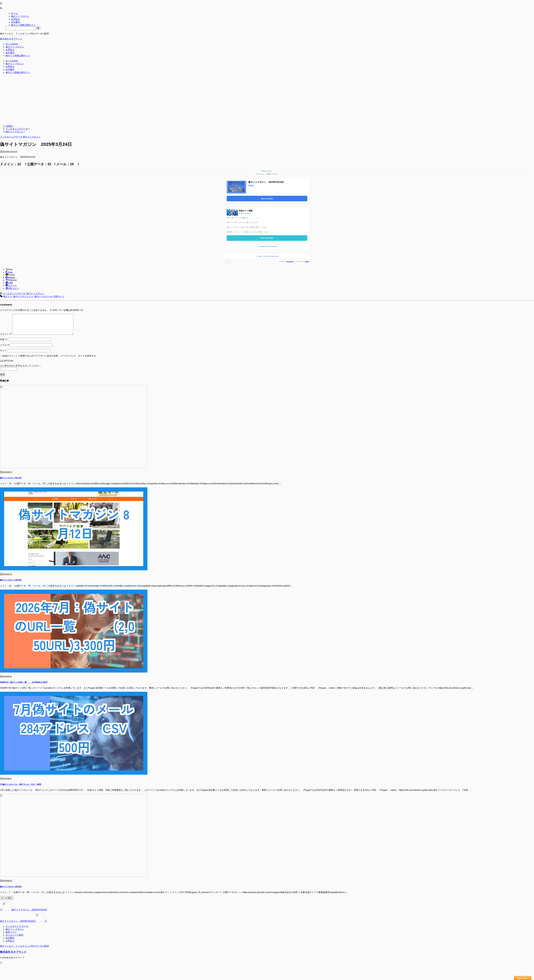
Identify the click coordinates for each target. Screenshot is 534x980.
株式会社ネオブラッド (11, 39)
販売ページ (11, 932)
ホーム (12, 44)
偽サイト (7, 296)
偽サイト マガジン (15, 47)
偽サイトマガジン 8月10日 (11, 887)
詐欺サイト (58, 296)
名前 (3, 339)
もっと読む (6, 898)
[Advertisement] (83, 100)
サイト (3, 350)
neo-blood (289, 261)
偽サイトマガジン (35, 293)
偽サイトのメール (43, 296)
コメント (6, 334)
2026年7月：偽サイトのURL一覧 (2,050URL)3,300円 (23, 682)
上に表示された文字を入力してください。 (21, 366)
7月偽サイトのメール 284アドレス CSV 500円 (20, 784)
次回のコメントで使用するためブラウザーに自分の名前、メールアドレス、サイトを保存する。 (50, 356)
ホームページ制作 (14, 935)
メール (4, 345)
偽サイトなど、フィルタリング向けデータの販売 (24, 946)
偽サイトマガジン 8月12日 (11, 580)
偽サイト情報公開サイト (18, 55)
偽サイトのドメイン (23, 296)
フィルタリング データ (17, 926)
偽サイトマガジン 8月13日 (11, 478)
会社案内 (10, 52)
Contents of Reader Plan (268, 246)
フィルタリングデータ (14, 293)
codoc (307, 261)
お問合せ (10, 50)
